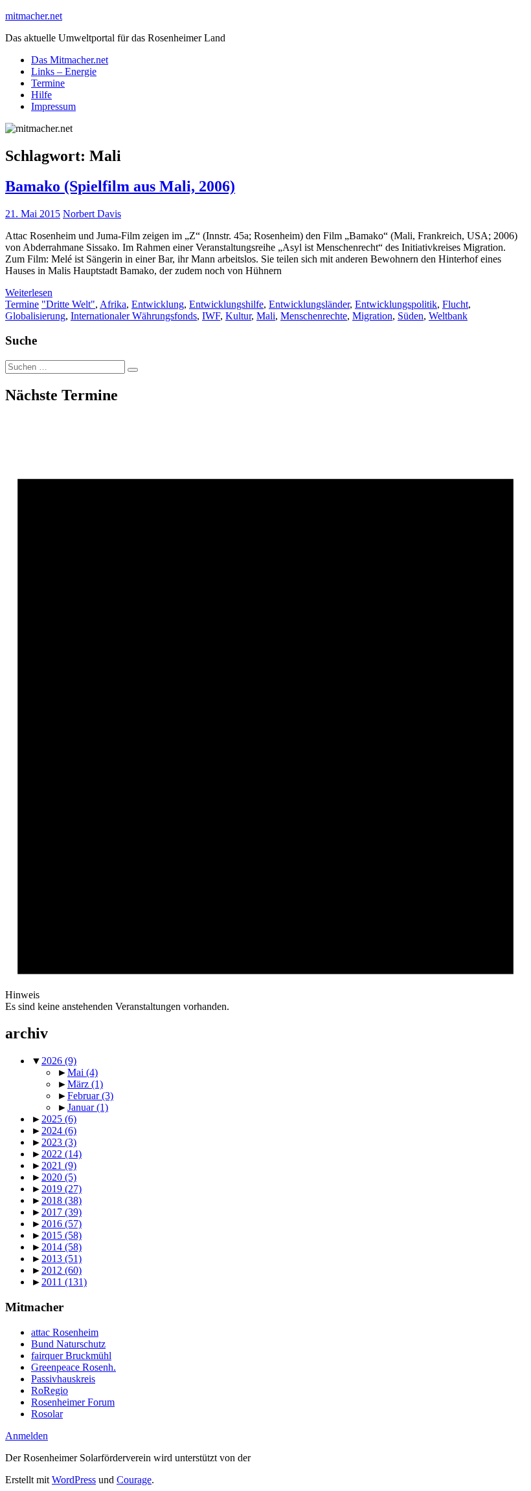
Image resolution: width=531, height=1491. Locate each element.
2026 (58, 1060)
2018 (61, 1200)
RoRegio (49, 1390)
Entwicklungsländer (309, 304)
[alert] (265, 715)
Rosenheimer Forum (73, 1402)
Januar (87, 1107)
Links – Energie (63, 71)
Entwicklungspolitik (396, 304)
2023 (58, 1142)
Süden (411, 315)
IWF (211, 315)
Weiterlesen (28, 292)
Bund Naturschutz (68, 1343)
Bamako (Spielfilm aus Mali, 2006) (120, 186)
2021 (58, 1165)
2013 (61, 1258)
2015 (61, 1235)
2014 (61, 1246)
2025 (58, 1118)
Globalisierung (35, 315)
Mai (82, 1072)
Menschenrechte (313, 315)
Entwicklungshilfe (226, 304)
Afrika (113, 304)
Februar (90, 1095)
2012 (61, 1270)
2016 (61, 1223)
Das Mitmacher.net (69, 59)
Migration (372, 315)
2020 (58, 1177)
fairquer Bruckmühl (71, 1355)
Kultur (238, 315)
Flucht (455, 304)
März (85, 1083)
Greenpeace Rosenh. (73, 1367)
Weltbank (448, 315)
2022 (61, 1153)
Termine (48, 83)
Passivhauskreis (63, 1378)
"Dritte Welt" (68, 304)
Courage (134, 1479)
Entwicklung (157, 304)
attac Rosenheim (64, 1332)
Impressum (53, 106)
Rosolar (47, 1413)
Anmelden (26, 1435)
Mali (265, 315)
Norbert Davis (92, 213)
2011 (64, 1281)
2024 (58, 1130)
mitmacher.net (33, 15)
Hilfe (41, 94)
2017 (61, 1212)
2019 (61, 1188)
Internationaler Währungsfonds (134, 315)
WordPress (74, 1479)
